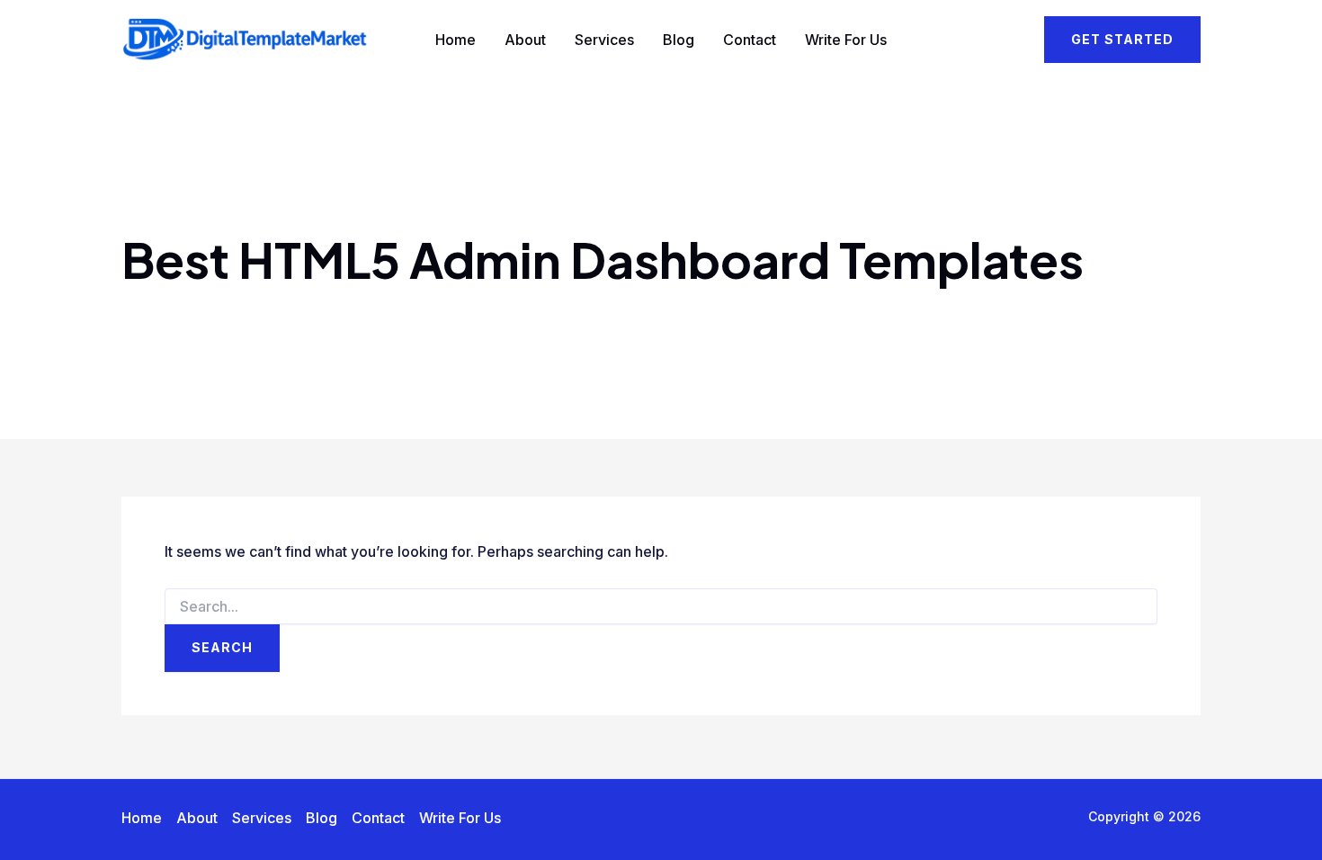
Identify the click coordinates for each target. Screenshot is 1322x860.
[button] (1122, 39)
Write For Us (846, 40)
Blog (678, 40)
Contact (749, 40)
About (525, 40)
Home (455, 40)
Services (604, 40)
